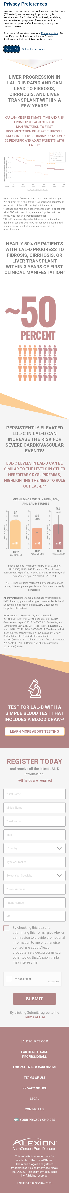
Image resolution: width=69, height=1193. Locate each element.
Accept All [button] (12, 49)
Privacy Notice (49, 33)
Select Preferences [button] (33, 49)
